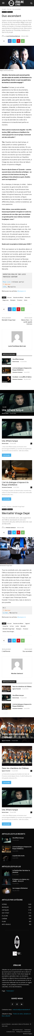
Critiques (4, 372)
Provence (19, 300)
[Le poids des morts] (6, 858)
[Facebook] (10, 41)
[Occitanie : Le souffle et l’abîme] (6, 379)
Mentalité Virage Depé (8, 320)
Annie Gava (15, 361)
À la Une (9, 9)
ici (21, 291)
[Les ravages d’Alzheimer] (6, 890)
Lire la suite (6, 455)
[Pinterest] (18, 41)
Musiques (10, 12)
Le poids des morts (18, 855)
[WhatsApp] (23, 41)
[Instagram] (17, 1004)
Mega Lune (6, 282)
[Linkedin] (22, 1004)
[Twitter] (14, 41)
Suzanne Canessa (17, 372)
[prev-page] (3, 385)
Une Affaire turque (18, 359)
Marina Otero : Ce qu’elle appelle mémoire (26, 322)
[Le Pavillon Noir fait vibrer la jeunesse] (6, 873)
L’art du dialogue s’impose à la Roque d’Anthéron (15, 483)
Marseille (27, 297)
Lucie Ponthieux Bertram (13, 36)
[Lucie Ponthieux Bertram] (3, 36)
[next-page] (6, 385)
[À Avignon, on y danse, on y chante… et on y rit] (6, 881)
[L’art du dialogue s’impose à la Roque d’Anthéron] (6, 370)
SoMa (4, 287)
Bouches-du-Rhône (18, 297)
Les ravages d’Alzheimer (20, 888)
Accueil (4, 9)
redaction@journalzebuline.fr (21, 1009)
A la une (9, 297)
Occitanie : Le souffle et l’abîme (21, 377)
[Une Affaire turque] (6, 361)
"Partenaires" (10, 991)
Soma (25, 300)
